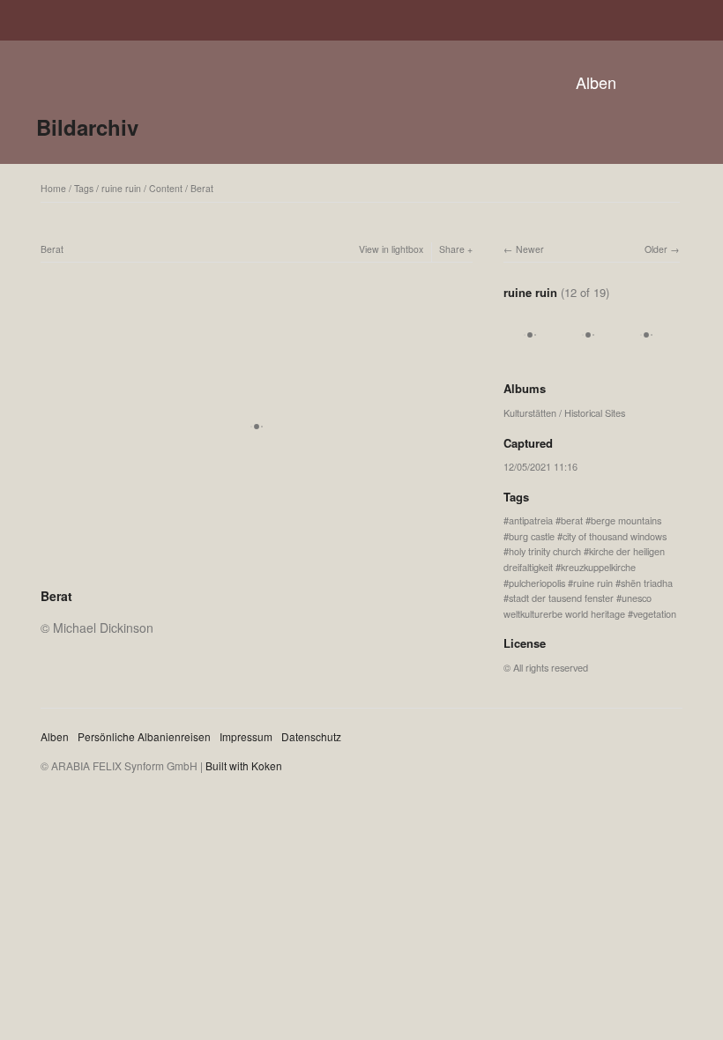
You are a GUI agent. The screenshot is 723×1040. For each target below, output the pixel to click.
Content (166, 188)
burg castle (532, 536)
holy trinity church (545, 551)
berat (572, 520)
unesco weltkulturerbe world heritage (577, 605)
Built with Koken (243, 765)
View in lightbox (391, 249)
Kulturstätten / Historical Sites (564, 412)
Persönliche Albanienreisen (144, 736)
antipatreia (531, 520)
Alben (596, 82)
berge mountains (626, 520)
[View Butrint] (529, 353)
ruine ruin (121, 188)
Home (53, 188)
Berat (201, 188)
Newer (530, 249)
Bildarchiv (87, 127)
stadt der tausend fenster (561, 598)
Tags (83, 188)
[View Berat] (646, 353)
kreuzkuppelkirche (598, 567)
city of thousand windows (615, 536)
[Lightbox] (257, 573)
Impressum (246, 736)
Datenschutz (311, 736)
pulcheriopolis (537, 583)
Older (656, 249)
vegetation (654, 613)
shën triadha (647, 583)
